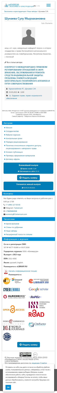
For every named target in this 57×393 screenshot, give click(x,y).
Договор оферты (13, 159)
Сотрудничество (12, 131)
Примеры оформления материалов (20, 155)
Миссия (9, 127)
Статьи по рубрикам (14, 227)
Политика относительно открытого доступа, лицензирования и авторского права (23, 146)
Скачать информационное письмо (23, 271)
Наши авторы (11, 231)
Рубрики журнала (13, 135)
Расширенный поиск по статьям (19, 234)
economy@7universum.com (16, 214)
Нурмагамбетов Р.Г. (16, 88)
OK (8, 387)
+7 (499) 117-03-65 (12, 205)
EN (39, 6)
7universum (14, 208)
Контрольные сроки (14, 138)
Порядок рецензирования (16, 142)
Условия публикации (14, 152)
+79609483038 (11, 211)
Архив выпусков (12, 223)
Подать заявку (29, 177)
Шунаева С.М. (30, 88)
